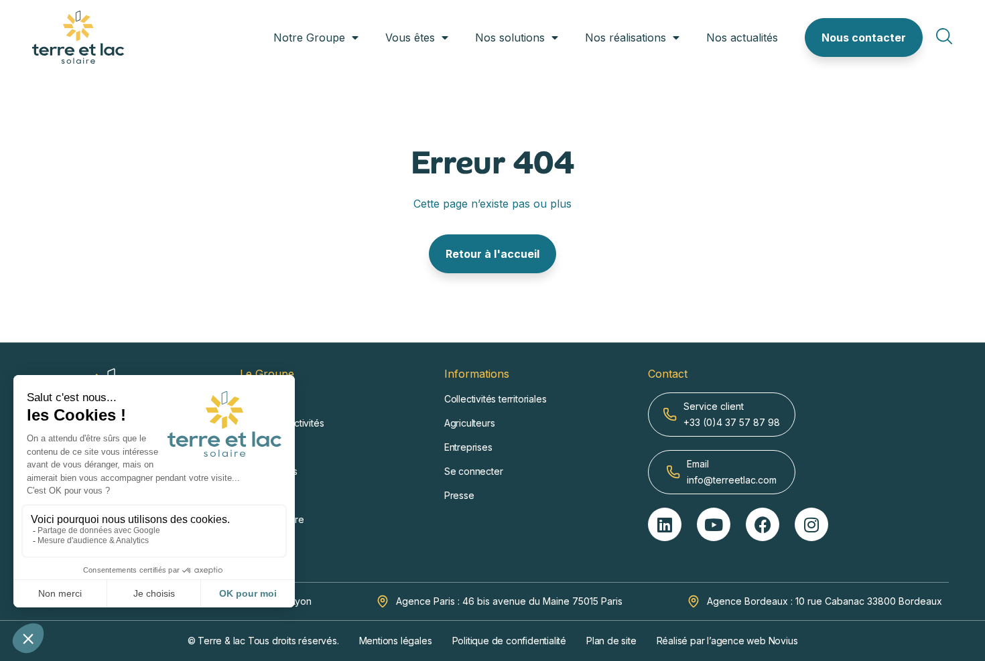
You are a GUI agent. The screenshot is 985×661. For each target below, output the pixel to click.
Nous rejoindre (272, 519)
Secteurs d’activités (282, 423)
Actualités (260, 495)
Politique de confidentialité (509, 640)
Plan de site (611, 640)
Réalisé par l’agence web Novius (727, 640)
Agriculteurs (469, 423)
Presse (459, 495)
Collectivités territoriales (495, 399)
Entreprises (468, 447)
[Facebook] (762, 524)
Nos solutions (510, 37)
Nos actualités (742, 37)
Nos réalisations (625, 37)
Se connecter (473, 471)
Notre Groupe (309, 37)
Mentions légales (395, 640)
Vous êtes (410, 37)
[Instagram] (811, 524)
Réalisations (265, 447)
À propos (259, 399)
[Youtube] (713, 524)
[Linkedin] (664, 524)
